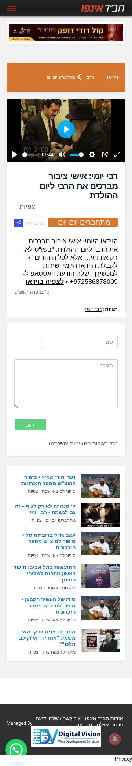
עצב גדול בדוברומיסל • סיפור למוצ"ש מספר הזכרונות (49, 541)
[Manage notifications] (115, 739)
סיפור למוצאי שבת (59, 491)
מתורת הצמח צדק (59, 652)
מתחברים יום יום (61, 77)
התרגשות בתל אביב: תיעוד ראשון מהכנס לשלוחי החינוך (45, 573)
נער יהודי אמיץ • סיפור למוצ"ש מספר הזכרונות (48, 480)
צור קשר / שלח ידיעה (58, 718)
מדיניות (84, 725)
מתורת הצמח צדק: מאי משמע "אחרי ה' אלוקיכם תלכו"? (47, 638)
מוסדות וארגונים (61, 587)
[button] (16, 750)
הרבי (90, 77)
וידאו (112, 77)
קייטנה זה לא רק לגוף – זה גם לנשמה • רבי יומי (45, 509)
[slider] (30, 154)
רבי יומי (93, 309)
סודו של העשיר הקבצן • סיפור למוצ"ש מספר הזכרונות (49, 605)
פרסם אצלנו (110, 725)
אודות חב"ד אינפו (104, 718)
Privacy (123, 759)
